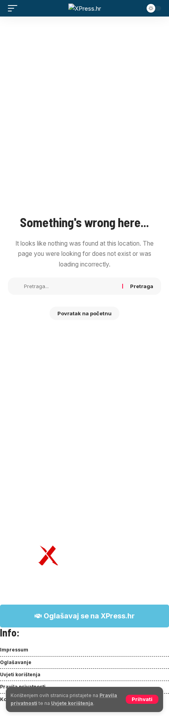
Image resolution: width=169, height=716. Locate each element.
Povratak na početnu (84, 313)
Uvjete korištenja (72, 703)
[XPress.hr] (84, 8)
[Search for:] (70, 286)
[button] (142, 699)
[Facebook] (4, 711)
